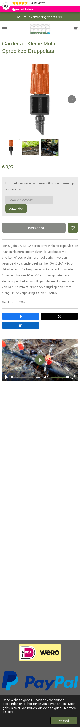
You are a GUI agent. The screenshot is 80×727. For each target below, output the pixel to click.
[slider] (22, 377)
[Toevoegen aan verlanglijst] (73, 228)
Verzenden (16, 208)
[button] (11, 148)
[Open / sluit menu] (4, 28)
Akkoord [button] (64, 720)
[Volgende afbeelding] (72, 99)
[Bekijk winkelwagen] (75, 28)
